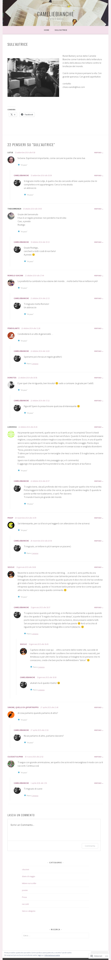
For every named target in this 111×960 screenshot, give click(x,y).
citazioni (25, 869)
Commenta (90, 846)
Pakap (10, 517)
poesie (25, 890)
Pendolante (14, 328)
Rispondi (97, 152)
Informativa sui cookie (52, 955)
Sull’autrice (61, 30)
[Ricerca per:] (55, 935)
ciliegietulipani (15, 756)
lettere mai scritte (29, 883)
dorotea (12, 377)
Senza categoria (28, 911)
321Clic (11, 567)
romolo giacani (15, 275)
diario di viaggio (28, 876)
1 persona (35, 363)
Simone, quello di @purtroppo (23, 707)
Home (46, 30)
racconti (25, 904)
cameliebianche (55, 14)
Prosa (24, 897)
